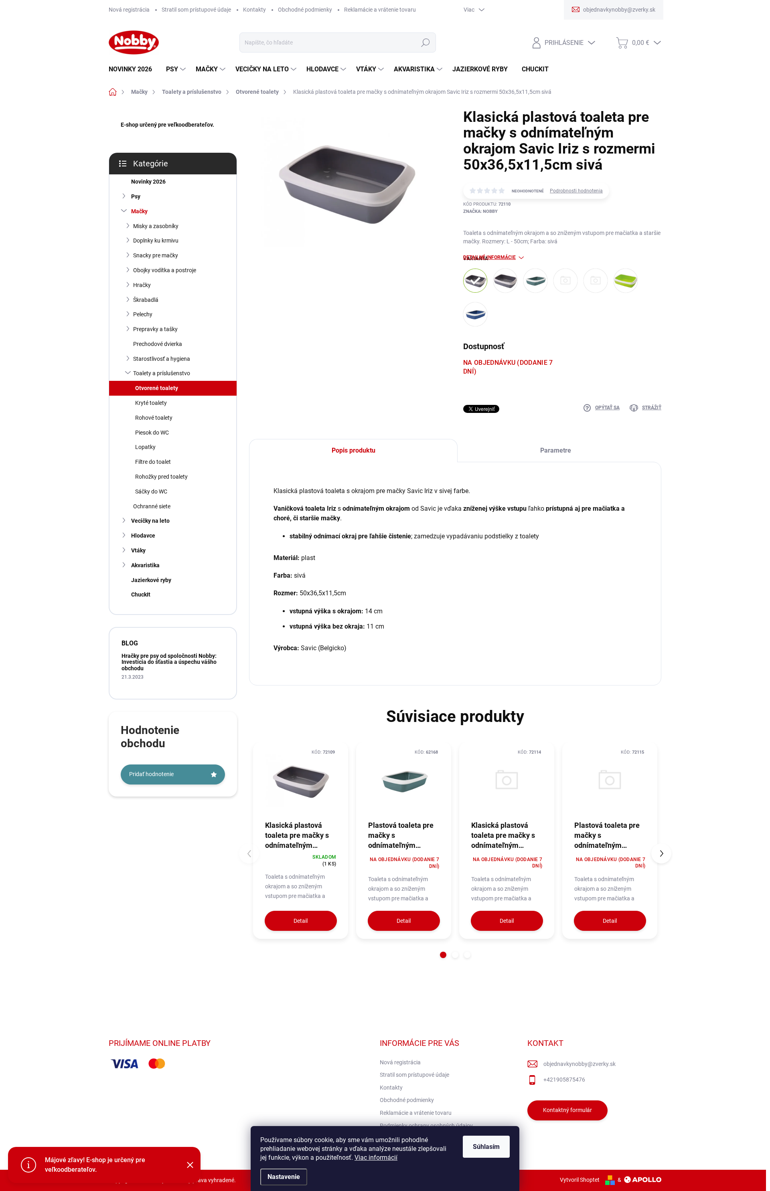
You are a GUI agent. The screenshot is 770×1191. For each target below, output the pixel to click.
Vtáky (138, 550)
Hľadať (425, 42)
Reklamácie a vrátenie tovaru (380, 9)
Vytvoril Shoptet (580, 1180)
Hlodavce (143, 535)
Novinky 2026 (148, 181)
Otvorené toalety (156, 388)
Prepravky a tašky (155, 329)
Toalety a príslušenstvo (161, 373)
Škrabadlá (145, 300)
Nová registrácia (129, 9)
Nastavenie (283, 1177)
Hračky (142, 285)
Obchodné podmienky (305, 9)
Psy (135, 196)
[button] (443, 955)
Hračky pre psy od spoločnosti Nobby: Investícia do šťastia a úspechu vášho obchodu (169, 662)
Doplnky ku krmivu (155, 240)
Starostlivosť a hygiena (161, 359)
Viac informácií (376, 1157)
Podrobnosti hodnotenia (576, 191)
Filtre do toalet (153, 462)
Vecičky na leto (150, 521)
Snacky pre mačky (155, 255)
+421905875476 (564, 1079)
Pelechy (142, 314)
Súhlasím (486, 1147)
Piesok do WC (152, 432)
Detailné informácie (489, 257)
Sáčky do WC (151, 491)
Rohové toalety (153, 418)
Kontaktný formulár (567, 1110)
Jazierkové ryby (151, 580)
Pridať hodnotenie (151, 774)
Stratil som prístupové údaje (196, 9)
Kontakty (254, 9)
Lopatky (145, 447)
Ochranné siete (151, 506)
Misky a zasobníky (155, 226)
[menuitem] (133, 69)
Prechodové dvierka (157, 344)
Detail (301, 921)
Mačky (139, 211)
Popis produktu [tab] (353, 450)
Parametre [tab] (555, 450)
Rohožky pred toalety (161, 476)
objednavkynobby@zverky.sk (579, 1064)
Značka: (480, 211)
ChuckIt (140, 594)
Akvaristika (145, 565)
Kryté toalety (151, 403)
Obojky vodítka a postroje (164, 270)
